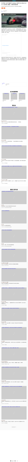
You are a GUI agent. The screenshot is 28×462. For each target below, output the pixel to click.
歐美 (1, 120)
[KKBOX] (14, 1)
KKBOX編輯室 (6, 123)
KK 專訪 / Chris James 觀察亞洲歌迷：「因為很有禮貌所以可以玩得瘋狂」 (12, 141)
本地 (1, 224)
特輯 (5, 120)
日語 (1, 361)
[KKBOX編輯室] (4, 84)
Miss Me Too (4, 100)
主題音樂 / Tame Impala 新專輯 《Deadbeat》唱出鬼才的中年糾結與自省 (12, 322)
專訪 (4, 120)
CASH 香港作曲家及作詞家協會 (7, 207)
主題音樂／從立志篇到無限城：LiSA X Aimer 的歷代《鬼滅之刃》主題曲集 (12, 381)
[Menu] (0, 0)
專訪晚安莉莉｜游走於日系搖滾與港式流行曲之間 (8, 206)
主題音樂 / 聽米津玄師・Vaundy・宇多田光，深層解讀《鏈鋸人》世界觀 (12, 362)
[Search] (27, 0)
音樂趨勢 (5, 159)
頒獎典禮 (4, 282)
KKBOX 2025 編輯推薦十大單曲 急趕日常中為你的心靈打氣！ (10, 283)
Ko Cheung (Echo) (6, 265)
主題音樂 (5, 301)
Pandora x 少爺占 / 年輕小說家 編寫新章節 (7, 244)
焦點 (3, 120)
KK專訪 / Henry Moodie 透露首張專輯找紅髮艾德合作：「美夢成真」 (11, 121)
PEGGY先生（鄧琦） (6, 383)
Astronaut (12, 100)
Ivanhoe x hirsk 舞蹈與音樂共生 (6, 225)
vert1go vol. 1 (20, 100)
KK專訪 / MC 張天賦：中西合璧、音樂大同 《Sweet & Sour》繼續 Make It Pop (13, 421)
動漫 (3, 361)
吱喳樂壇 (6, 324)
